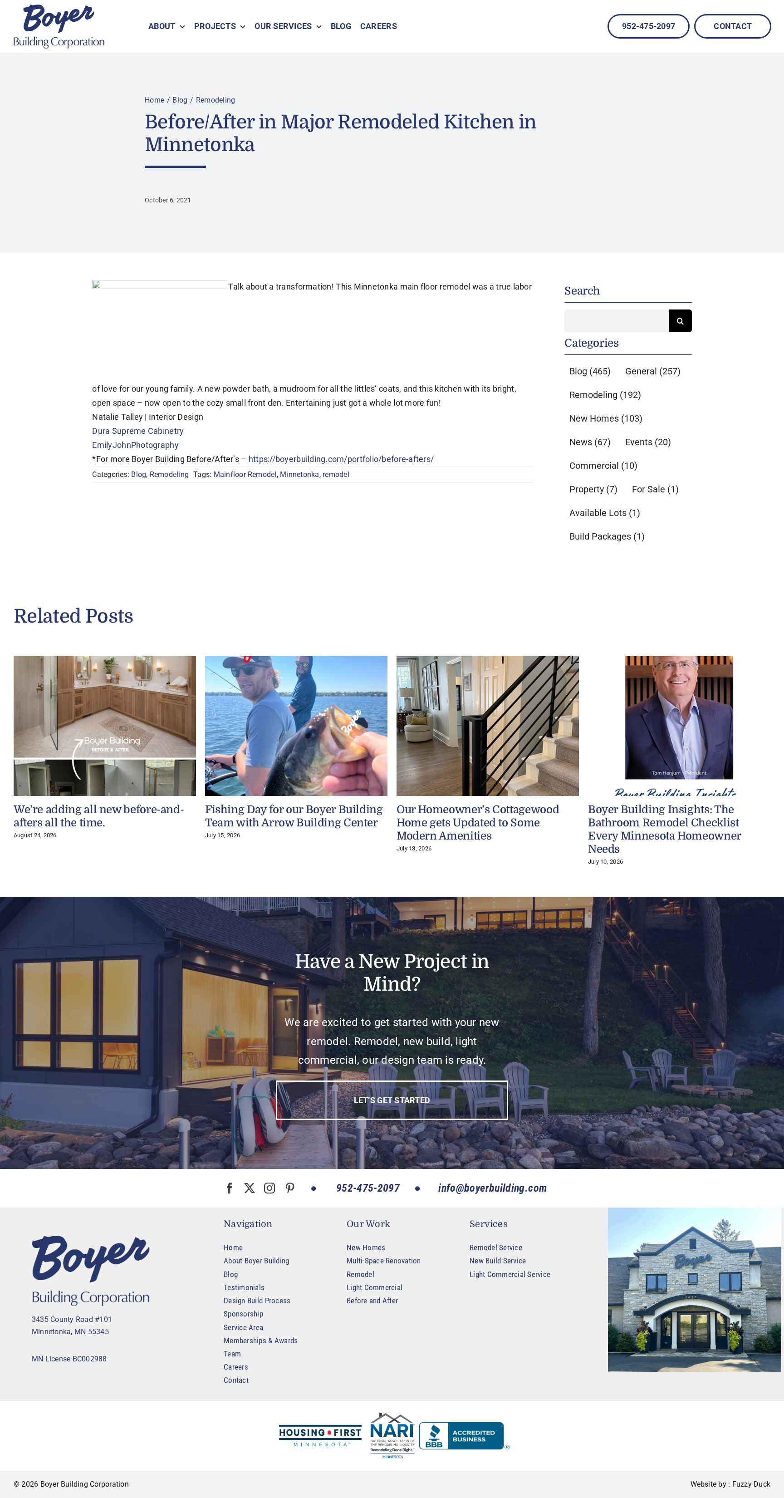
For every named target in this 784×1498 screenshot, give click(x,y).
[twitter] (249, 1188)
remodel (336, 474)
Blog (138, 474)
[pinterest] (289, 1188)
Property (593, 489)
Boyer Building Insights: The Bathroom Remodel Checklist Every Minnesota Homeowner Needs (664, 829)
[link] (138, 431)
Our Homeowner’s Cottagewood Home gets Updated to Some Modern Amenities (478, 822)
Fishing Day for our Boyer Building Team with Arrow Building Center (294, 816)
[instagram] (269, 1188)
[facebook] (229, 1188)
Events (648, 442)
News (590, 442)
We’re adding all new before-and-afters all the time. (99, 816)
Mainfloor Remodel (245, 474)
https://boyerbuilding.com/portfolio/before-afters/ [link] (341, 459)
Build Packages (607, 536)
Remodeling (169, 474)
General (653, 371)
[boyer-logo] (59, 27)
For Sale (655, 489)
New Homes (605, 418)
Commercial (603, 465)
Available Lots (604, 512)
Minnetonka (299, 474)
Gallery (104, 726)
